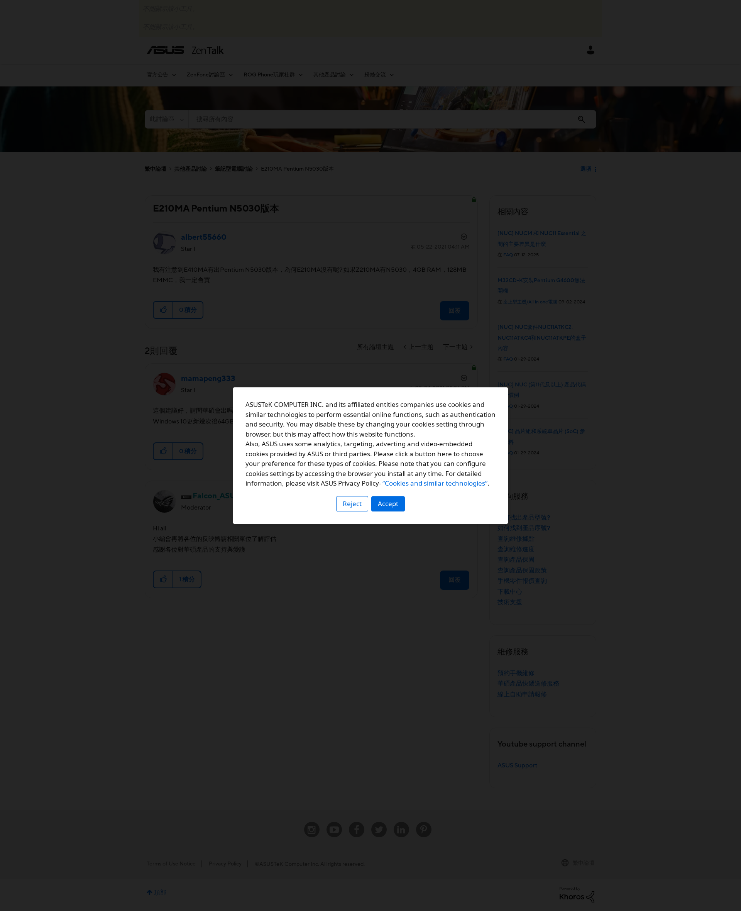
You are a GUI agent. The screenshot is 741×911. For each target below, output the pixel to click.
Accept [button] (388, 503)
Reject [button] (352, 503)
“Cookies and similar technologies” (434, 483)
